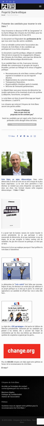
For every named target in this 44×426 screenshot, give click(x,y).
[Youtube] (13, 1)
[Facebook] (6, 1)
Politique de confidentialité (12, 394)
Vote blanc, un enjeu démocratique (16, 179)
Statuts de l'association (11, 396)
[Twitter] (3, 1)
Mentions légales (8, 392)
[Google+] (10, 1)
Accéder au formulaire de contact (14, 386)
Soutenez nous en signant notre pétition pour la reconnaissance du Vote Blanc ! (20, 407)
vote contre (19, 284)
